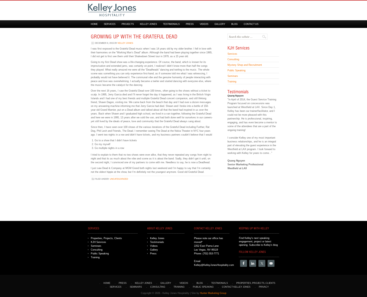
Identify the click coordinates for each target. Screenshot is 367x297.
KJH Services (98, 242)
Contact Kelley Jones (236, 287)
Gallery (219, 24)
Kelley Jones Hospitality (179, 9)
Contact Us (251, 24)
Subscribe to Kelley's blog (263, 244)
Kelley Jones (148, 24)
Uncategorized (119, 179)
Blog (234, 24)
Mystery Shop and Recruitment (244, 64)
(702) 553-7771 (211, 253)
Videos (204, 24)
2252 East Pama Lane (206, 245)
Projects (128, 24)
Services (109, 24)
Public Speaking (236, 70)
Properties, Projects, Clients (106, 238)
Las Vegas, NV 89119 (206, 249)
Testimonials (171, 24)
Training (231, 81)
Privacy (264, 287)
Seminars (232, 76)
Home (94, 24)
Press (190, 24)
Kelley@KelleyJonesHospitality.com (214, 265)
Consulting (233, 59)
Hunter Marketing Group (213, 293)
